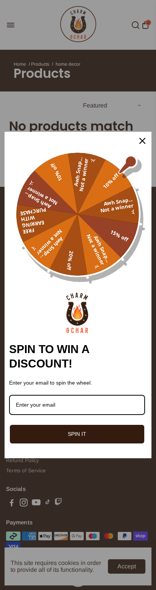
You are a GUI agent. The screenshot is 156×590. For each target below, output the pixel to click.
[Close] (142, 141)
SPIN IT (77, 434)
